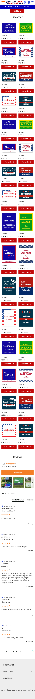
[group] (17, 464)
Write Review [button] (17, 472)
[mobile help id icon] (24, 2)
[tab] (18, 500)
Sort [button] (3, 493)
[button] (6, 482)
